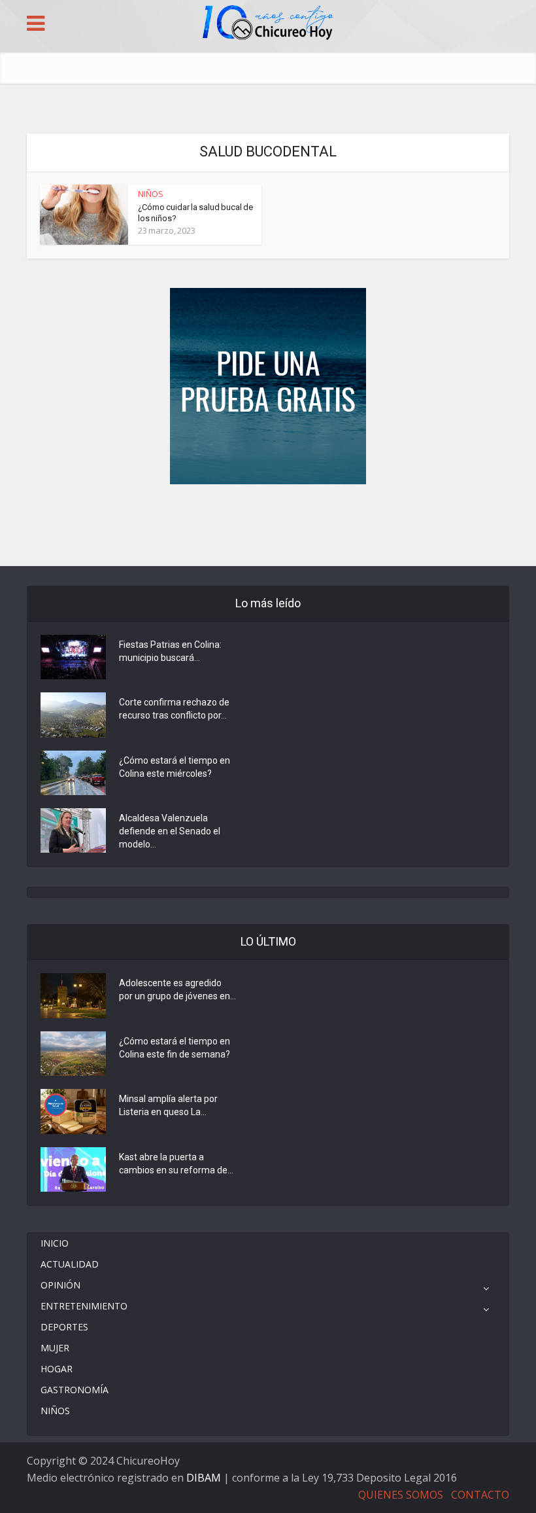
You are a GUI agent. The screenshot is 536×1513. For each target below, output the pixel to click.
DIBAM (203, 1477)
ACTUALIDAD (70, 1264)
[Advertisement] (268, 523)
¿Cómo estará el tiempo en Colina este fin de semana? (174, 1047)
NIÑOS (150, 194)
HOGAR (57, 1368)
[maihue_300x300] (268, 385)
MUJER (55, 1348)
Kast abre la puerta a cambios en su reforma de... (176, 1163)
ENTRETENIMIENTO (84, 1306)
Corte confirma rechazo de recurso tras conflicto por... (174, 709)
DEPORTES (64, 1327)
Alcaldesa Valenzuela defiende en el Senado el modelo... (169, 831)
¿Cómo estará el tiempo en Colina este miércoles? (174, 767)
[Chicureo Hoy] (268, 24)
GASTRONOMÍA (75, 1389)
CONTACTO (480, 1494)
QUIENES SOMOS (400, 1494)
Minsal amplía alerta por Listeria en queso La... (168, 1105)
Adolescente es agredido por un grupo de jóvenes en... (177, 989)
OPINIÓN (60, 1285)
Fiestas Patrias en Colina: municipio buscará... (170, 651)
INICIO (55, 1243)
